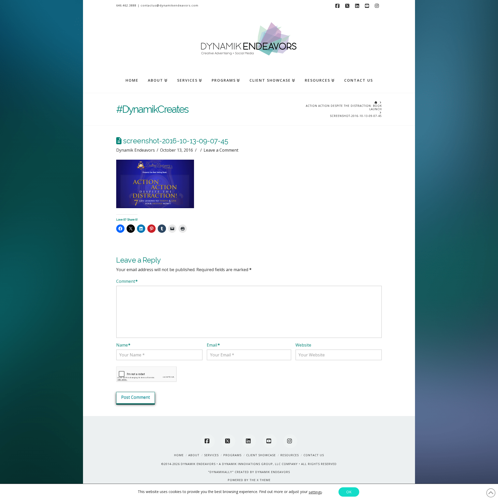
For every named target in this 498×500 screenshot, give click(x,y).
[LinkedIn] (358, 6)
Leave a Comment (221, 150)
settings (315, 492)
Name (123, 345)
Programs (232, 455)
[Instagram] (378, 6)
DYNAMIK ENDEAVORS (198, 464)
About (193, 455)
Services (211, 455)
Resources (289, 455)
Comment (127, 281)
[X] (348, 6)
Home (179, 455)
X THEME (264, 480)
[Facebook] (338, 6)
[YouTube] (368, 6)
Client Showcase (261, 455)
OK (348, 491)
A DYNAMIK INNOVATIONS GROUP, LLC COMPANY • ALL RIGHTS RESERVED (278, 464)
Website (303, 345)
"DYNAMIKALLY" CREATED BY (231, 472)
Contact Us (313, 455)
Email (213, 345)
